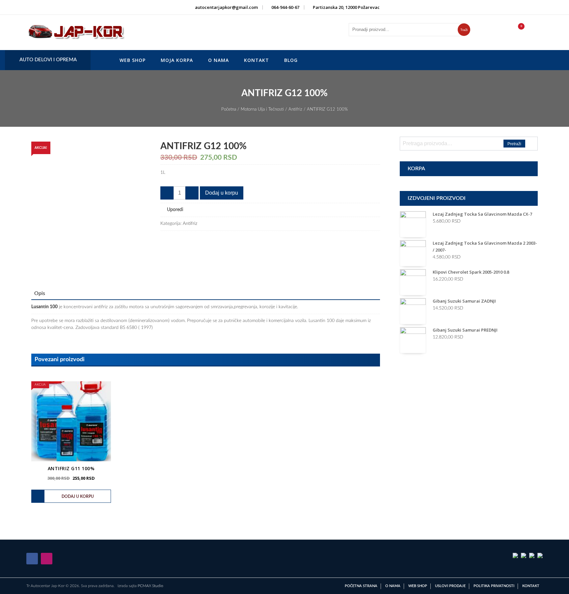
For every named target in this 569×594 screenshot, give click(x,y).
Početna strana (361, 586)
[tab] (40, 293)
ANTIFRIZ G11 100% (71, 468)
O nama (218, 60)
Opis (39, 293)
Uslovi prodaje (450, 586)
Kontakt (256, 60)
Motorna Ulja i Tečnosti (262, 109)
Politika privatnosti (494, 586)
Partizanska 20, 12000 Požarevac (346, 7)
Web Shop (133, 60)
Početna (228, 109)
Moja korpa (177, 60)
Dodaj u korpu (221, 193)
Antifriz (295, 109)
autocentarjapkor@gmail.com (226, 7)
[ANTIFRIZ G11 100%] (71, 421)
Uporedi (175, 209)
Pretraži (514, 144)
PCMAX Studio (150, 586)
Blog (291, 60)
